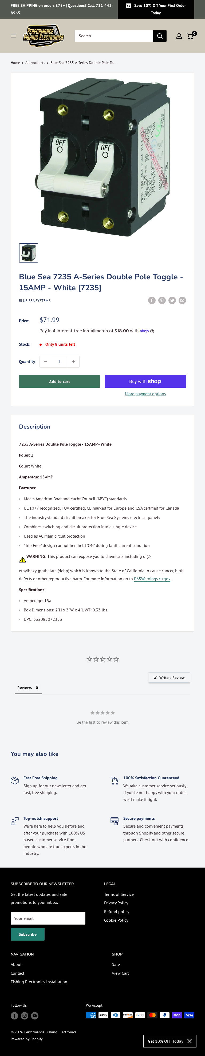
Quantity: (27, 361)
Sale (116, 964)
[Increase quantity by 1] (73, 361)
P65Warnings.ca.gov (152, 578)
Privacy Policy (116, 902)
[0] (190, 36)
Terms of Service (119, 894)
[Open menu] (13, 36)
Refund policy (116, 911)
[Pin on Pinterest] (162, 300)
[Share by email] (182, 300)
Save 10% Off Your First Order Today (160, 9)
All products (35, 62)
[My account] (179, 36)
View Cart (120, 973)
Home (15, 62)
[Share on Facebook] (152, 300)
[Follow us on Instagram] (24, 1016)
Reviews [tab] (24, 687)
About (16, 964)
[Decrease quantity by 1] (45, 361)
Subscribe (28, 934)
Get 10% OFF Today (165, 1041)
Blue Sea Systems (34, 300)
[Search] (160, 36)
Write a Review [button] (172, 677)
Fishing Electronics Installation (39, 981)
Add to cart (59, 381)
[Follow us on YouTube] (34, 1016)
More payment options (145, 393)
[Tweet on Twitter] (172, 300)
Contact (17, 973)
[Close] (189, 1041)
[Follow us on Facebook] (14, 1016)
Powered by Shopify (27, 1039)
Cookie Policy (116, 920)
